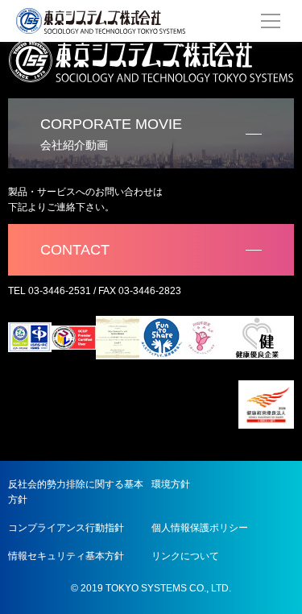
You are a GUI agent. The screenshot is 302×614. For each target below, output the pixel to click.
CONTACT (75, 250)
